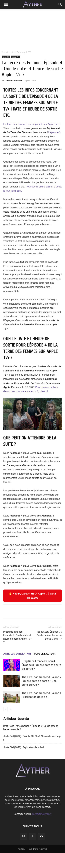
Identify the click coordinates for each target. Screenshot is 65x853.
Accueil (5, 52)
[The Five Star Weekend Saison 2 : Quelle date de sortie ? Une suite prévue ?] (11, 681)
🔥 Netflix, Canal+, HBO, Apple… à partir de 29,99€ (32, 595)
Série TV (15, 52)
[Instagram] (23, 836)
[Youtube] (41, 836)
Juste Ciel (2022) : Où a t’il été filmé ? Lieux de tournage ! (32, 738)
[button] (5, 4)
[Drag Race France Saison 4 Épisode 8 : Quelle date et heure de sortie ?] (11, 665)
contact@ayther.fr (41, 813)
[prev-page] (5, 709)
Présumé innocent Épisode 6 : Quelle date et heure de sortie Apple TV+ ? (17, 637)
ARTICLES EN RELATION (17, 653)
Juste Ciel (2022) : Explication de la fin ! (23, 747)
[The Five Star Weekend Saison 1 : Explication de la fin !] (11, 697)
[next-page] (11, 709)
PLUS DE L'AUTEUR (44, 653)
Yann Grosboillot (14, 80)
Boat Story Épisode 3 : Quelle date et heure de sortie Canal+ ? (49, 635)
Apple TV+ (27, 52)
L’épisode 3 (54, 132)
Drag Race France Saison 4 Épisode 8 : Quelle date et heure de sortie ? (41, 664)
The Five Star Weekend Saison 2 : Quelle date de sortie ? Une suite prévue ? (42, 680)
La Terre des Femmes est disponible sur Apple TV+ (31, 124)
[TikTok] (32, 836)
